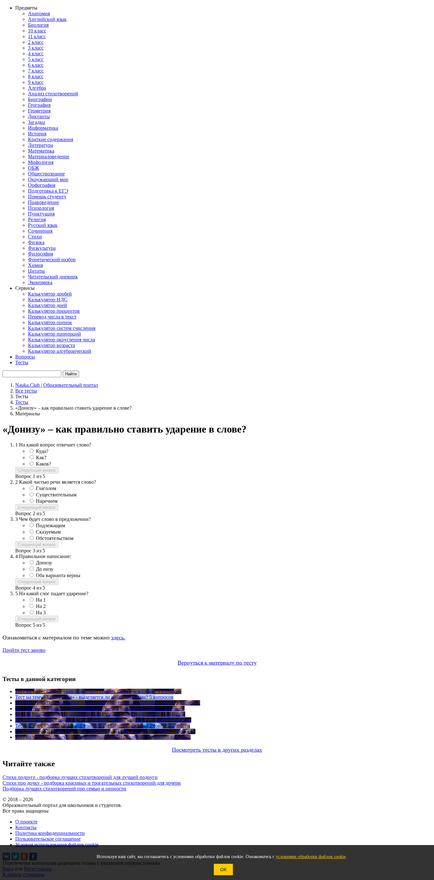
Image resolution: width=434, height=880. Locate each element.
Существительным (56, 494)
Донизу (44, 562)
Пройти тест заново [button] (24, 650)
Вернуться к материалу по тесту (217, 662)
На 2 (41, 606)
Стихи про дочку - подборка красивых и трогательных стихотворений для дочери (92, 783)
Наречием (47, 501)
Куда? (42, 451)
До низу (44, 569)
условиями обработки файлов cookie (311, 856)
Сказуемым (48, 532)
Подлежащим (50, 525)
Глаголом (46, 488)
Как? (41, 457)
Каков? (43, 464)
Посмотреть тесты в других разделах (217, 750)
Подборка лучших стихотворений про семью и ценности (64, 788)
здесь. (118, 637)
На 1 (41, 600)
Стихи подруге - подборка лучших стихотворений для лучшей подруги (80, 777)
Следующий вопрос (37, 470)
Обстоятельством (54, 538)
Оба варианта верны (58, 575)
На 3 (41, 612)
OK (223, 869)
